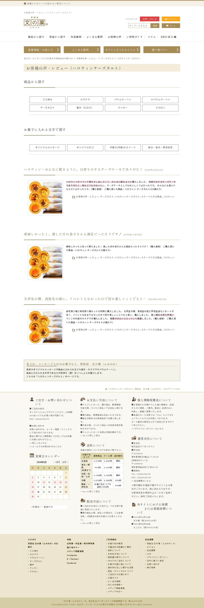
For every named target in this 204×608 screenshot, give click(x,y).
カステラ (34, 554)
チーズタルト (107, 197)
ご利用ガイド (134, 37)
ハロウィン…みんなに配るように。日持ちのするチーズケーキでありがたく (83, 169)
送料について (114, 550)
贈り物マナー (160, 50)
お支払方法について (117, 554)
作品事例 (76, 37)
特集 (69, 540)
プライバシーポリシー (157, 557)
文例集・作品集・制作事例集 (81, 544)
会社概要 (149, 540)
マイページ (131, 19)
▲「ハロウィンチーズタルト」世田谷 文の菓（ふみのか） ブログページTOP (142, 389)
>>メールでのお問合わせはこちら (45, 447)
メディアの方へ (115, 592)
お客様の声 (115, 37)
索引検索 (151, 568)
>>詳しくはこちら (38, 443)
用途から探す (57, 37)
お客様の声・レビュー (87, 197)
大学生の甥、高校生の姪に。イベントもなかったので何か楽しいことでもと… (85, 298)
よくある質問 (94, 37)
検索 (155, 25)
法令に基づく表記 (155, 561)
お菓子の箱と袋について (119, 564)
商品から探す (36, 37)
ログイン (172, 19)
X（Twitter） (73, 559)
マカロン (34, 572)
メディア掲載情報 (75, 551)
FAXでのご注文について (119, 561)
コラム (152, 37)
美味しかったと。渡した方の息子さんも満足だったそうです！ (73, 234)
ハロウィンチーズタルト (127, 197)
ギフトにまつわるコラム (120, 50)
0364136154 (144, 474)
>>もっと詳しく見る (90, 436)
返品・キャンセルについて (120, 571)
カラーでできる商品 (151, 197)
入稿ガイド (113, 578)
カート (173, 25)
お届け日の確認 (115, 544)
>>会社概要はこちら (141, 481)
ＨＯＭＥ (32, 540)
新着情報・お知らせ (40, 50)
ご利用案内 (111, 540)
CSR (149, 554)
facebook (71, 563)
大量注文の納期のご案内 (119, 547)
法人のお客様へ (115, 585)
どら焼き (34, 551)
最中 (32, 565)
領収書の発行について (118, 557)
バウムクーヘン (37, 558)
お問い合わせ (149, 19)
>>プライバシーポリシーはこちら (147, 429)
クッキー (34, 568)
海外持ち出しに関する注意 (120, 568)
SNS (164, 37)
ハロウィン (169, 197)
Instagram (72, 555)
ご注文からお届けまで (118, 574)
